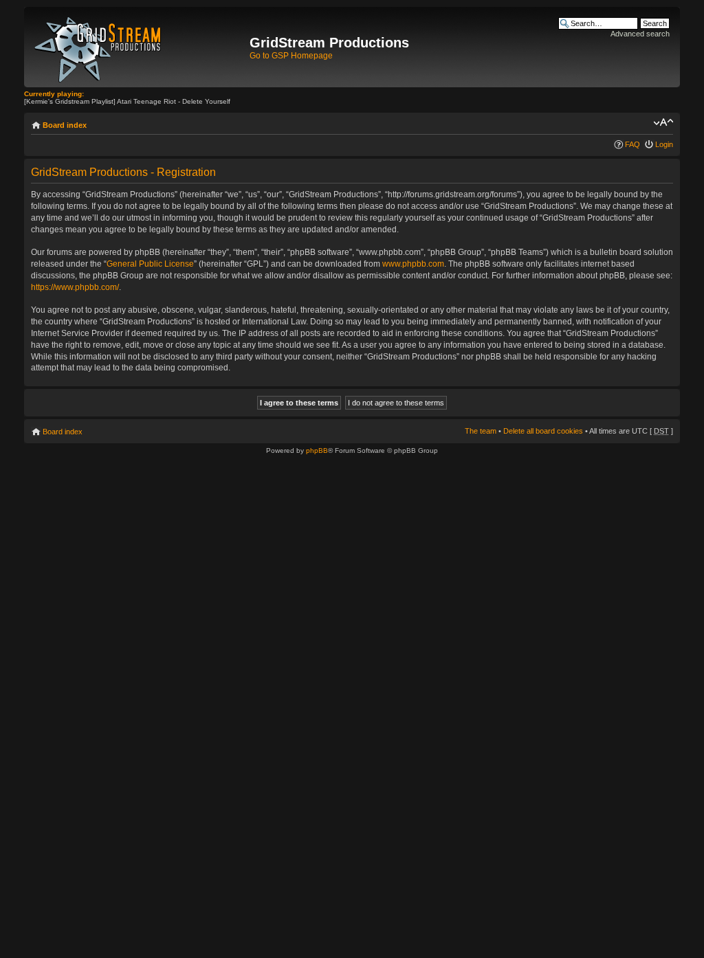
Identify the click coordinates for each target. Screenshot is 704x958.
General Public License (150, 264)
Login (664, 144)
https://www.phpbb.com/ (75, 287)
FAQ (632, 144)
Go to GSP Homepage (291, 55)
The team (480, 431)
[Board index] (139, 47)
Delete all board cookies (543, 431)
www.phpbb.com (413, 264)
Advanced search (640, 34)
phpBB (317, 450)
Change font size (663, 122)
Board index (65, 125)
